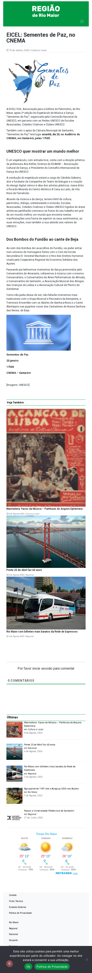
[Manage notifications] (9, 963)
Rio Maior (14, 922)
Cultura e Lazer (39, 50)
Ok (28, 966)
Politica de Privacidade (20, 913)
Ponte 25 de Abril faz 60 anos (24, 570)
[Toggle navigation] (82, 21)
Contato (12, 895)
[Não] (87, 959)
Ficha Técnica (16, 901)
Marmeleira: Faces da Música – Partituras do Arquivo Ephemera (44, 508)
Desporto (13, 940)
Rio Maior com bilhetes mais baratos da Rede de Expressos (42, 631)
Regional (30, 636)
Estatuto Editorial (17, 907)
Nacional (30, 575)
